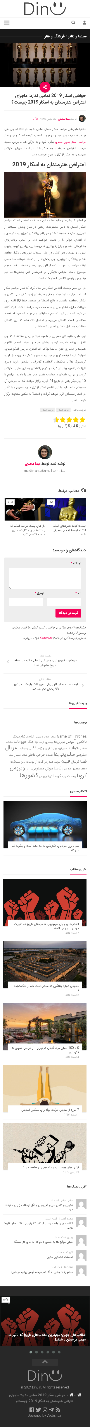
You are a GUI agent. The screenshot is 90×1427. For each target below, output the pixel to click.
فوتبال (75, 762)
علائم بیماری (20, 755)
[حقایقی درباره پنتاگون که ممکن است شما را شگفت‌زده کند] (45, 964)
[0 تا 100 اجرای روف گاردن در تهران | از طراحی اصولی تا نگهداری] (45, 1026)
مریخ (23, 762)
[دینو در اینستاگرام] (45, 1409)
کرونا (57, 776)
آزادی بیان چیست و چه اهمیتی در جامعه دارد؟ (51, 1167)
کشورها (29, 775)
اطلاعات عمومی (42, 737)
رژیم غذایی (35, 748)
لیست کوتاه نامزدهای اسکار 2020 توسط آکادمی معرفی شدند (69, 530)
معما (84, 769)
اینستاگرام (27, 737)
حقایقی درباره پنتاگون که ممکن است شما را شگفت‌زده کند (46, 988)
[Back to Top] (45, 1362)
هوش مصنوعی (42, 769)
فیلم (65, 761)
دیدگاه (76, 563)
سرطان (22, 748)
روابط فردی (51, 748)
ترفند (41, 742)
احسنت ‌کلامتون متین (60, 1257)
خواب (74, 748)
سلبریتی (81, 755)
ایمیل (39, 593)
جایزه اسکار (63, 410)
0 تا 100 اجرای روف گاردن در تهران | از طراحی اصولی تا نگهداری (45, 1050)
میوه (64, 769)
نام (78, 593)
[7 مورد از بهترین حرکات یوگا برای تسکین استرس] (45, 1088)
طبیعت (49, 755)
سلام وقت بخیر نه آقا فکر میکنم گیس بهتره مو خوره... (40, 1272)
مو (69, 768)
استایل (53, 737)
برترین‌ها (59, 742)
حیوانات (20, 741)
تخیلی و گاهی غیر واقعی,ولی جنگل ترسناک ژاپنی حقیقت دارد (39, 1207)
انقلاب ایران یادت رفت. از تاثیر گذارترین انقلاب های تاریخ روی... (38, 1226)
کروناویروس (45, 776)
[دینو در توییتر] (38, 1409)
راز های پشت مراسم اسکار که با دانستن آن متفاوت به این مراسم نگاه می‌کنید (27, 530)
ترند (36, 742)
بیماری (49, 742)
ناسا (57, 768)
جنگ (31, 742)
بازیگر (16, 736)
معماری (76, 768)
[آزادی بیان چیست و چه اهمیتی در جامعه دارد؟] (45, 1146)
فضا (83, 761)
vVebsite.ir (54, 1415)
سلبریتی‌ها (64, 754)
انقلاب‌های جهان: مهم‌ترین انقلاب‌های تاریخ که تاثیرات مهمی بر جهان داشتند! (46, 926)
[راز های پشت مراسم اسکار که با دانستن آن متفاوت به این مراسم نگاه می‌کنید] (25, 509)
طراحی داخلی (36, 755)
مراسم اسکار (48, 410)
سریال (12, 748)
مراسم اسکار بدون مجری (70, 142)
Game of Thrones (72, 737)
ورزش (28, 769)
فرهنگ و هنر (55, 36)
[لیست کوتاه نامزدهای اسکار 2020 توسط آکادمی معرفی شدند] (65, 509)
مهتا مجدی (64, 119)
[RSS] (58, 1409)
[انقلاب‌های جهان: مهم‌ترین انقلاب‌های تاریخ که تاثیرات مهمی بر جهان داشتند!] (45, 902)
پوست (71, 776)
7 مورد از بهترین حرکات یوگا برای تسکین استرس (50, 1110)
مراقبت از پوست (36, 762)
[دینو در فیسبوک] (31, 1409)
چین (64, 776)
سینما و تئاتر (77, 36)
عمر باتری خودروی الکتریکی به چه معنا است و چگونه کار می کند (45, 848)
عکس (10, 755)
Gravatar (46, 638)
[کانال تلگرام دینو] (51, 1409)
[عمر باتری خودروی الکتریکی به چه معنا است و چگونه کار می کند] (45, 824)
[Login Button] (84, 23)
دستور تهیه (63, 748)
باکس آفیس (76, 741)
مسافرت (15, 762)
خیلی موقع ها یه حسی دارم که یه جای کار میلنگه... (42, 1242)
